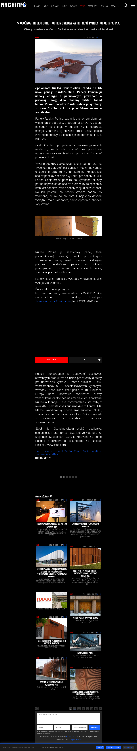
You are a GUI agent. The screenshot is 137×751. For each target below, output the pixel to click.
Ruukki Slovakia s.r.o (44, 609)
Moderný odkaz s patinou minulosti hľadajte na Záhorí (52, 642)
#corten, (87, 451)
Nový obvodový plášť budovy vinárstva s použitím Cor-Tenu (51, 647)
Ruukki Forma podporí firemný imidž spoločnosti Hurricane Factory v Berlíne (85, 698)
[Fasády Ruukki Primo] (85, 642)
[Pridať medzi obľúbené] (96, 708)
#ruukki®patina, (66, 451)
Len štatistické (113, 747)
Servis (114, 6)
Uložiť (100, 747)
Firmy (82, 6)
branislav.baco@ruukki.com (53, 301)
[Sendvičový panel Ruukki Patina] (68, 226)
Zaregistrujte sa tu (75, 740)
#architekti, (40, 454)
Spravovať (128, 747)
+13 (100, 500)
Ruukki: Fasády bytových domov (85, 618)
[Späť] (37, 708)
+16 (66, 500)
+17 (66, 617)
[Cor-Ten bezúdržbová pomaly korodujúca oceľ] (51, 669)
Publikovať (94, 728)
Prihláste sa (70, 736)
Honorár (104, 6)
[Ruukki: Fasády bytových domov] (85, 605)
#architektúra (52, 454)
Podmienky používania (54, 747)
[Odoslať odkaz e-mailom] (91, 708)
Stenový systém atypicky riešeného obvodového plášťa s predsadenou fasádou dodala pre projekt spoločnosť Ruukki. (51, 581)
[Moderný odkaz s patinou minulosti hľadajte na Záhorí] (51, 628)
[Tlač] (87, 708)
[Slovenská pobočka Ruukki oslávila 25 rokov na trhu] (51, 511)
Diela (46, 6)
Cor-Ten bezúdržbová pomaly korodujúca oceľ (51, 683)
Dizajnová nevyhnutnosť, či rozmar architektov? (85, 621)
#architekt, (97, 451)
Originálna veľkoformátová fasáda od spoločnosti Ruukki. (85, 656)
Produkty (92, 6)
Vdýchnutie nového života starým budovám (85, 525)
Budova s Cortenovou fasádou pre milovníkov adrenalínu (85, 693)
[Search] (125, 5)
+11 (100, 668)
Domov (37, 6)
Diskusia (55, 6)
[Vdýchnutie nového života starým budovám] (85, 511)
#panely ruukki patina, (46, 451)
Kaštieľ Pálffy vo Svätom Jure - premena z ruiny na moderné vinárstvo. (85, 573)
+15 (66, 658)
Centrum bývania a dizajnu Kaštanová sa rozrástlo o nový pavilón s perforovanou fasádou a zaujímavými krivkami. (52, 573)
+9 (100, 594)
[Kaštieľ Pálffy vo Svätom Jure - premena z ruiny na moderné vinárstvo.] (85, 558)
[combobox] (125, 5)
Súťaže (73, 6)
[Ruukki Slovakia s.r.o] (44, 600)
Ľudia (64, 6)
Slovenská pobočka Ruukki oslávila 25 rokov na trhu (52, 525)
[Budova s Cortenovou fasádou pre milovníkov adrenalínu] (85, 679)
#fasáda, (78, 451)
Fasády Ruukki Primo (85, 653)
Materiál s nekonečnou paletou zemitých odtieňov (51, 688)
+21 (100, 547)
